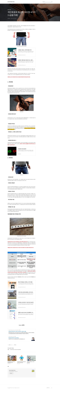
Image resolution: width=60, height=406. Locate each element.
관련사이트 (48, 387)
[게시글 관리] (12, 345)
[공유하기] (10, 345)
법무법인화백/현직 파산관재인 (14, 337)
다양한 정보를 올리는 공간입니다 (13, 371)
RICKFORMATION (11, 1)
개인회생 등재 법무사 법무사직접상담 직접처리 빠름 (17, 331)
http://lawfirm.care (11, 336)
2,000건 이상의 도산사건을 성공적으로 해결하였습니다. (17, 338)
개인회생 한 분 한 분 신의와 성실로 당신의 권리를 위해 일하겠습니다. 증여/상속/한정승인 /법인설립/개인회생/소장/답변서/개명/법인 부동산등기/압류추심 (21, 333)
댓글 (8, 366)
